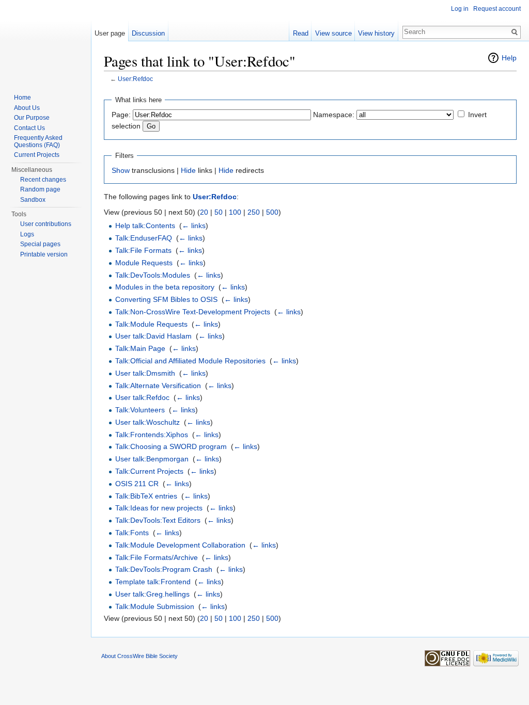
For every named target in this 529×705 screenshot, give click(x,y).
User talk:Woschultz (147, 422)
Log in (460, 8)
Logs (27, 234)
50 (218, 212)
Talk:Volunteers (140, 410)
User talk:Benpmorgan (152, 459)
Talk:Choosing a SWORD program (171, 446)
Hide (188, 170)
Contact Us (29, 128)
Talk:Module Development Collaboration (180, 545)
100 (235, 212)
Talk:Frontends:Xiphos (151, 434)
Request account (497, 8)
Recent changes (43, 179)
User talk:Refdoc (142, 397)
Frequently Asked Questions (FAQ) (38, 141)
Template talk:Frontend (153, 582)
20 (204, 212)
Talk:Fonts (132, 532)
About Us (27, 107)
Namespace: (333, 114)
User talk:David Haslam (153, 336)
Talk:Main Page (140, 348)
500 (272, 212)
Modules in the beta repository (164, 287)
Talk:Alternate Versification (158, 385)
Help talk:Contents (145, 225)
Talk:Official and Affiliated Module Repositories (190, 361)
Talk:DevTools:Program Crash (163, 569)
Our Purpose (32, 117)
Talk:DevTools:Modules (152, 275)
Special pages (40, 244)
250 (253, 212)
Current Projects (36, 154)
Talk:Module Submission (154, 606)
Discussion (148, 33)
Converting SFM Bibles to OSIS (166, 299)
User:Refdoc (135, 78)
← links (194, 225)
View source (333, 33)
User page (110, 33)
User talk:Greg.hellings (152, 594)
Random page (40, 189)
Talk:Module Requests (151, 324)
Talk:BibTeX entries (146, 496)
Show (121, 170)
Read (300, 33)
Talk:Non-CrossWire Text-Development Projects (192, 312)
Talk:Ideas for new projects (159, 508)
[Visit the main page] (45, 41)
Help (509, 58)
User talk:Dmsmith (145, 373)
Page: (121, 114)
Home (22, 97)
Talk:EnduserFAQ (143, 238)
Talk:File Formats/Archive (156, 557)
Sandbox (32, 199)
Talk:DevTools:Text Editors (157, 520)
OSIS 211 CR (137, 483)
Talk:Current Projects (149, 471)
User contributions (45, 224)
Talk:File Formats (143, 250)
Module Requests (144, 263)
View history (376, 33)
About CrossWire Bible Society (139, 656)
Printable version (44, 254)
